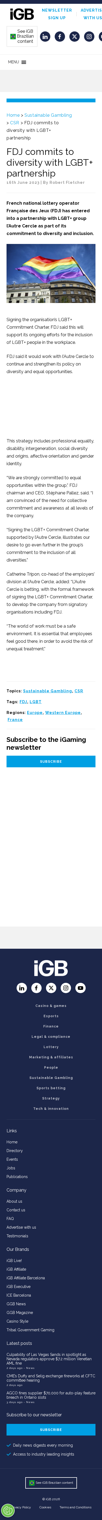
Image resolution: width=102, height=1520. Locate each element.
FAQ (10, 1218)
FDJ (23, 702)
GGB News (16, 1304)
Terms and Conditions (75, 1507)
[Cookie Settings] (8, 1510)
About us (14, 1201)
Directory (15, 1151)
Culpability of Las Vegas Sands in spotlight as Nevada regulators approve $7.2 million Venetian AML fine (49, 1358)
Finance (51, 1026)
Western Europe (63, 712)
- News (29, 1367)
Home (13, 115)
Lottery (51, 1047)
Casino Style (17, 1321)
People (51, 1067)
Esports (51, 1016)
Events (12, 1159)
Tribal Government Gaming (30, 1330)
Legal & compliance (51, 1037)
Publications (17, 1177)
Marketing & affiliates (51, 1057)
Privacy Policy (21, 1507)
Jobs (11, 1168)
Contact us (16, 1210)
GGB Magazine (20, 1312)
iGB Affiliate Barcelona (26, 1278)
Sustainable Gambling (48, 115)
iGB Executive (18, 1286)
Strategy (51, 1098)
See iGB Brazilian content (22, 36)
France (15, 719)
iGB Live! (14, 1260)
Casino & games (51, 1006)
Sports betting (51, 1088)
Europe (35, 712)
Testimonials (17, 1236)
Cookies (45, 1507)
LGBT (36, 702)
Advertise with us (21, 1227)
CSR (14, 122)
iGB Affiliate (16, 1269)
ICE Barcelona (19, 1295)
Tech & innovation (51, 1109)
